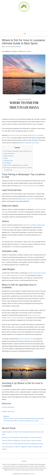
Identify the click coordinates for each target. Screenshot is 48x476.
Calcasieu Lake (7, 160)
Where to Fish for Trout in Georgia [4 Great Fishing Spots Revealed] (23, 418)
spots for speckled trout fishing (29, 142)
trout (11, 246)
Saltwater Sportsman (8, 411)
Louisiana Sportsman (8, 407)
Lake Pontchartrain (9, 153)
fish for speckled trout (26, 338)
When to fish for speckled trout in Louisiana (15, 165)
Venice (5, 158)
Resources (8, 170)
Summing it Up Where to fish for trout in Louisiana (17, 167)
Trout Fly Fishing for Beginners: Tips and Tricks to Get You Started (21, 440)
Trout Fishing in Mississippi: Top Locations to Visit (17, 151)
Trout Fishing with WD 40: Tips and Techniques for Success (21, 420)
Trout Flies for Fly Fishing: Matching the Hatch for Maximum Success (22, 443)
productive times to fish (28, 199)
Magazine (6, 416)
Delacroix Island (8, 156)
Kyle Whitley (27, 51)
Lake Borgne (7, 163)
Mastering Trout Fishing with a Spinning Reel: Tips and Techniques (21, 437)
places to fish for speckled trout (27, 185)
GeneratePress (32, 473)
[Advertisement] (24, 22)
